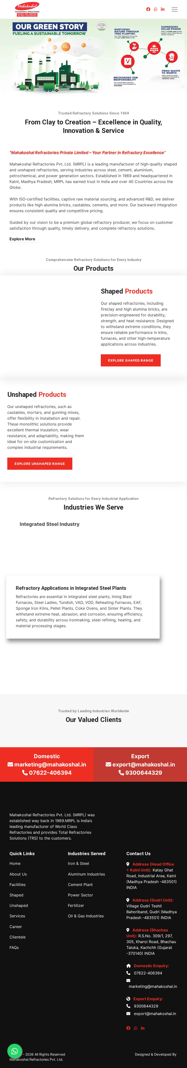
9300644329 (144, 1006)
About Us (18, 874)
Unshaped (18, 905)
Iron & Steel (78, 863)
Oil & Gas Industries (86, 916)
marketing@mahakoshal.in (151, 986)
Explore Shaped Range (130, 360)
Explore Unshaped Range (40, 464)
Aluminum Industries (86, 874)
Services (17, 916)
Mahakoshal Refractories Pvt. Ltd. (36, 1059)
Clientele (17, 937)
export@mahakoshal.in (153, 1013)
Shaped (16, 895)
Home (14, 863)
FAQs (14, 947)
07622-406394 (146, 973)
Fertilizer (76, 905)
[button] (17, 57)
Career (15, 926)
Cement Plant (80, 884)
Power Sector (80, 895)
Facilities (17, 884)
